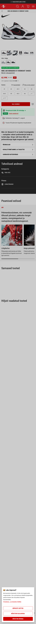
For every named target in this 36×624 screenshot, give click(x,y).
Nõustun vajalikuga (18, 613)
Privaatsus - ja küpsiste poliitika (12, 601)
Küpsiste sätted (18, 608)
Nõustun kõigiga (17, 619)
